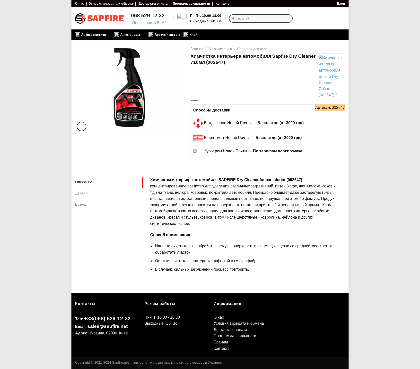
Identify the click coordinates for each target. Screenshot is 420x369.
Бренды (221, 342)
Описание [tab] (83, 182)
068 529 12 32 (148, 15)
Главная (197, 49)
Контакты (223, 3)
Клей (193, 35)
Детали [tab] (81, 193)
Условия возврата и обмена (111, 3)
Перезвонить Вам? (149, 23)
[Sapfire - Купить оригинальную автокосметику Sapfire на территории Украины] (99, 18)
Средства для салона (254, 49)
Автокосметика (93, 35)
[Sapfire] (331, 76)
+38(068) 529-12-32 (107, 318)
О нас (79, 3)
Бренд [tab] (80, 204)
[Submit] (288, 18)
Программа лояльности (191, 3)
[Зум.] (81, 126)
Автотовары (130, 35)
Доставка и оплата (153, 3)
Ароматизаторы (167, 35)
